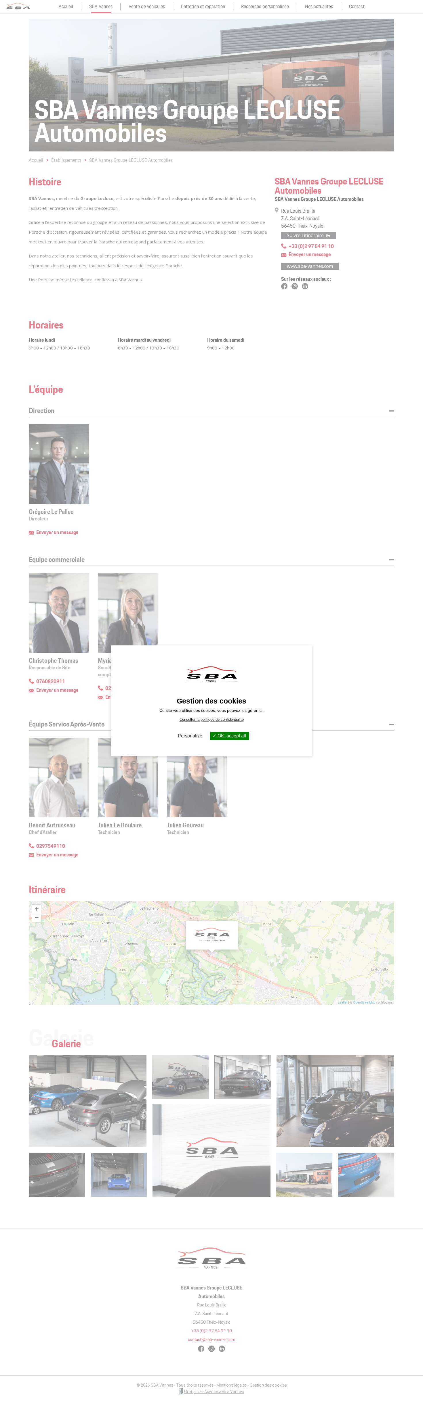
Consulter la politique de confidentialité (212, 719)
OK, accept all (231, 735)
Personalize (190, 735)
